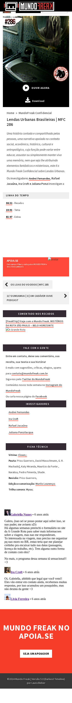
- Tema (13, 210)
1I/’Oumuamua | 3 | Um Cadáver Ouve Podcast (30, 298)
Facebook (41, 396)
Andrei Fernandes (39, 178)
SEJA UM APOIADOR (36, 653)
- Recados (15, 203)
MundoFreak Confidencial (35, 113)
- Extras (13, 217)
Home (10, 113)
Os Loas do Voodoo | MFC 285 (30, 284)
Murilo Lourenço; (45, 483)
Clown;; (22, 455)
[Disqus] (36, 556)
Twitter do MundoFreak (36, 379)
